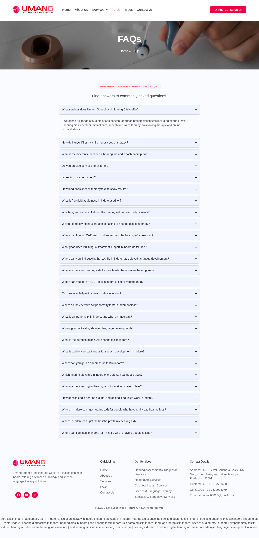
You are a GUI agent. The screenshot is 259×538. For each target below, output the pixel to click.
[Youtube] (27, 495)
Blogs (129, 9)
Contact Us (145, 9)
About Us (81, 9)
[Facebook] (18, 495)
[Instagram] (35, 495)
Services (98, 9)
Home (66, 9)
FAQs (117, 9)
